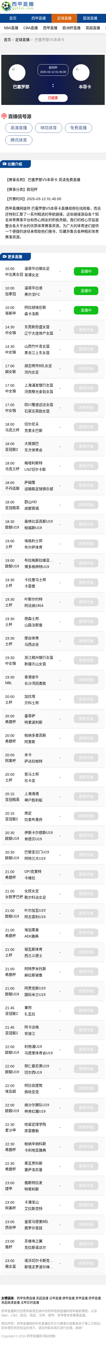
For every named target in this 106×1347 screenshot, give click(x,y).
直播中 (86, 271)
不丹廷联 (12, 488)
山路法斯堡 (33, 625)
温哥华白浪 (33, 288)
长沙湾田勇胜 (35, 683)
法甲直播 (55, 1298)
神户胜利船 (33, 800)
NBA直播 (11, 28)
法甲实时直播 (30, 1303)
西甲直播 (38, 18)
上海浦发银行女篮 (38, 385)
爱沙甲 (10, 1130)
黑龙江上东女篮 (37, 353)
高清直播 (19, 128)
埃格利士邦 (33, 541)
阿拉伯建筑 (33, 1085)
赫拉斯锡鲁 (33, 975)
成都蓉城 (31, 508)
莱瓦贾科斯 (33, 1163)
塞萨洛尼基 (33, 1170)
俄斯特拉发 (33, 1183)
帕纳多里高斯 (35, 735)
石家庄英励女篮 (37, 411)
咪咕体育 (48, 128)
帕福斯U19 (33, 528)
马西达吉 (31, 644)
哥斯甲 (10, 313)
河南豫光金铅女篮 (38, 392)
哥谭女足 (31, 275)
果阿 (28, 1008)
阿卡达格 (31, 1027)
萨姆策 (29, 482)
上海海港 (31, 794)
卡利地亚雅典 (35, 1150)
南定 (28, 813)
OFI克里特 (32, 871)
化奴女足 (31, 891)
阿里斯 (29, 742)
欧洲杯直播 (72, 28)
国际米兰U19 (35, 995)
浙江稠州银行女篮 (38, 657)
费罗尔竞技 (33, 1228)
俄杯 (8, 1247)
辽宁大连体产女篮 (38, 333)
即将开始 (86, 330)
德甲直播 (68, 1298)
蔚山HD (30, 502)
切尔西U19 (33, 1072)
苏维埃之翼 (33, 1241)
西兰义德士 (33, 956)
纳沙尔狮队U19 (36, 1105)
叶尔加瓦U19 (35, 910)
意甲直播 (81, 1298)
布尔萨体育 (33, 547)
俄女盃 (10, 1266)
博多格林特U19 (36, 567)
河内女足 (31, 372)
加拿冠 (10, 294)
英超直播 (93, 28)
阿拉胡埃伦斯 (35, 307)
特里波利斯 (33, 722)
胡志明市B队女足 (38, 366)
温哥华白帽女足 (37, 268)
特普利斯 (31, 1189)
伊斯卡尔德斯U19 (38, 833)
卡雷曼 (29, 586)
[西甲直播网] (18, 11)
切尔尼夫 (31, 424)
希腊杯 (10, 722)
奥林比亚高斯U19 (38, 521)
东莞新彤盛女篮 (37, 327)
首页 (12, 18)
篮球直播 (90, 18)
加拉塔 (29, 696)
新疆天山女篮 (35, 664)
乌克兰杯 (12, 430)
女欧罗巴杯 (14, 897)
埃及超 (10, 1091)
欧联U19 (12, 527)
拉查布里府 (33, 819)
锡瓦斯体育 (33, 949)
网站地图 (49, 1336)
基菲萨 (29, 716)
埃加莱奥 (31, 930)
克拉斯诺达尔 (35, 1247)
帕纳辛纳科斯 (35, 1144)
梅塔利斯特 (33, 463)
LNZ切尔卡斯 (35, 469)
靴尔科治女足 (35, 897)
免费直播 (78, 128)
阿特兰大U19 (35, 858)
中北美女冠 (14, 274)
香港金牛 (31, 677)
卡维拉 (29, 878)
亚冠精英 (12, 508)
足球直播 (64, 18)
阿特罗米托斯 (35, 969)
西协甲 (10, 1227)
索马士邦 (31, 774)
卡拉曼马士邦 (35, 580)
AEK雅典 (31, 936)
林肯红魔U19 (35, 1111)
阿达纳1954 (33, 606)
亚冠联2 (11, 449)
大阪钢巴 (31, 443)
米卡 (28, 755)
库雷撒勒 (31, 1131)
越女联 (10, 372)
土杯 (8, 547)
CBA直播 (30, 28)
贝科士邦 (31, 703)
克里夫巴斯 (33, 430)
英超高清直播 (10, 1303)
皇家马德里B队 (36, 1222)
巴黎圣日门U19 (36, 852)
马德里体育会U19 (38, 1053)
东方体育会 (33, 450)
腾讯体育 (19, 140)
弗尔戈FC (32, 294)
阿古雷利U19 (35, 917)
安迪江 (29, 1033)
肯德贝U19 (33, 839)
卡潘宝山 (31, 1202)
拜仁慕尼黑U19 (36, 1066)
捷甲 (8, 1189)
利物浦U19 (33, 1046)
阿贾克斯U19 (35, 988)
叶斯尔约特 (33, 599)
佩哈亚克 (31, 1092)
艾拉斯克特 (33, 1208)
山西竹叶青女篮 (37, 346)
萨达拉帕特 (33, 761)
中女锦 (10, 333)
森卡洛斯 (31, 314)
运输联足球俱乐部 (38, 489)
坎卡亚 (29, 781)
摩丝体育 (31, 638)
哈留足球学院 (35, 1124)
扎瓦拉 (29, 1014)
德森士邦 (31, 619)
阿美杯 (10, 761)
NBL (8, 683)
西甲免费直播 (26, 1298)
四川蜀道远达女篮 (38, 405)
